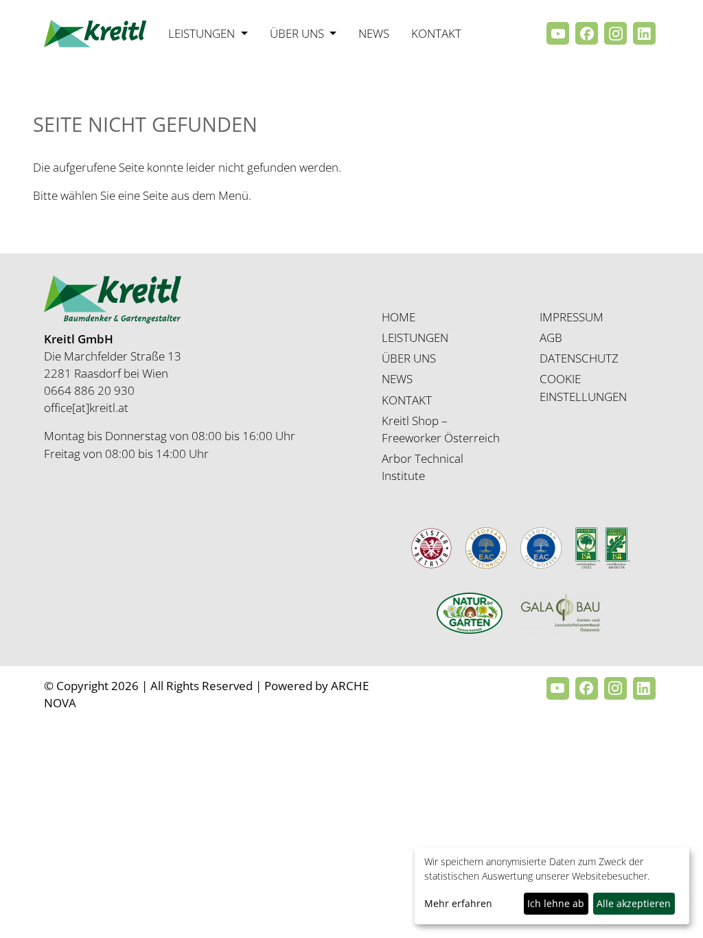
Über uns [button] (298, 33)
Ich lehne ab (555, 903)
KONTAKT (407, 400)
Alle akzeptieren (634, 903)
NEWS (397, 379)
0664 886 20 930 (89, 390)
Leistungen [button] (203, 33)
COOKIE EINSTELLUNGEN (583, 387)
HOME (398, 317)
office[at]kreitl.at (86, 407)
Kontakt (436, 33)
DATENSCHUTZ (579, 358)
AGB (551, 337)
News (373, 33)
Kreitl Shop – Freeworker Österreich (441, 429)
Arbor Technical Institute (422, 466)
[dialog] (552, 885)
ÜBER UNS (409, 358)
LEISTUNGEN (415, 337)
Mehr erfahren (458, 903)
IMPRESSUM (571, 317)
